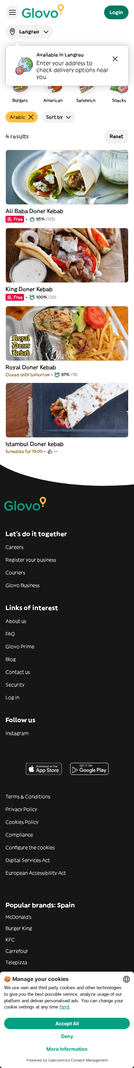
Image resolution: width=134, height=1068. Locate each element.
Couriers (15, 572)
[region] (67, 87)
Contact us (17, 672)
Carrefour (16, 951)
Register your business (30, 560)
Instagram (17, 733)
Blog (10, 659)
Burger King (18, 928)
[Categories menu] (12, 12)
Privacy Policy (21, 809)
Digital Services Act (27, 860)
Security (14, 685)
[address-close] (115, 59)
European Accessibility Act (35, 873)
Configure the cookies (30, 847)
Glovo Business (22, 585)
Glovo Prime (19, 646)
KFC (10, 940)
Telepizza (16, 962)
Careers (14, 547)
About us (15, 621)
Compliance (19, 835)
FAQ (10, 634)
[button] (19, 87)
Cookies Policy (21, 822)
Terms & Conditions (27, 796)
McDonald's (18, 917)
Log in (12, 697)
